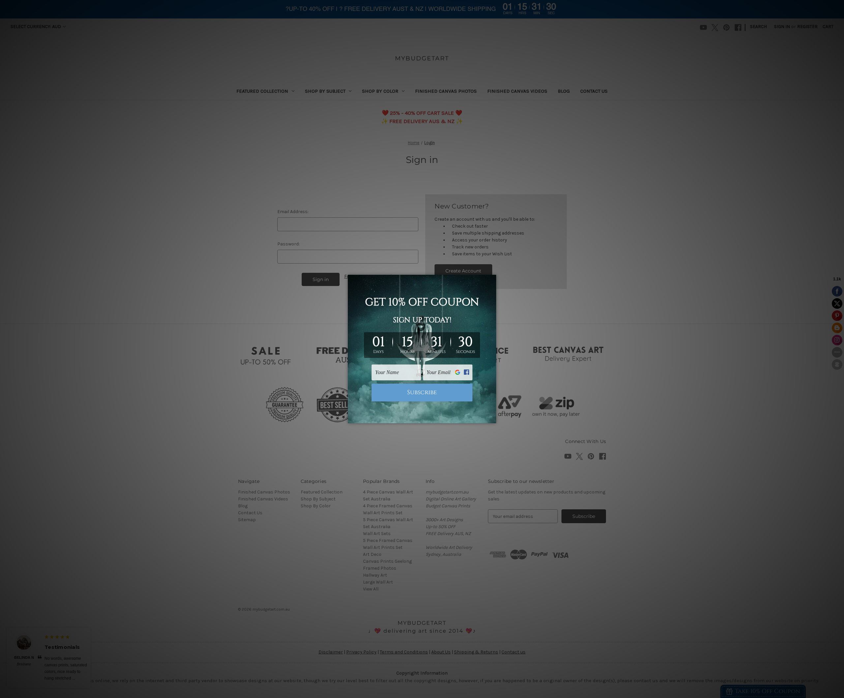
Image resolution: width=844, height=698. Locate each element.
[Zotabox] (492, 417)
